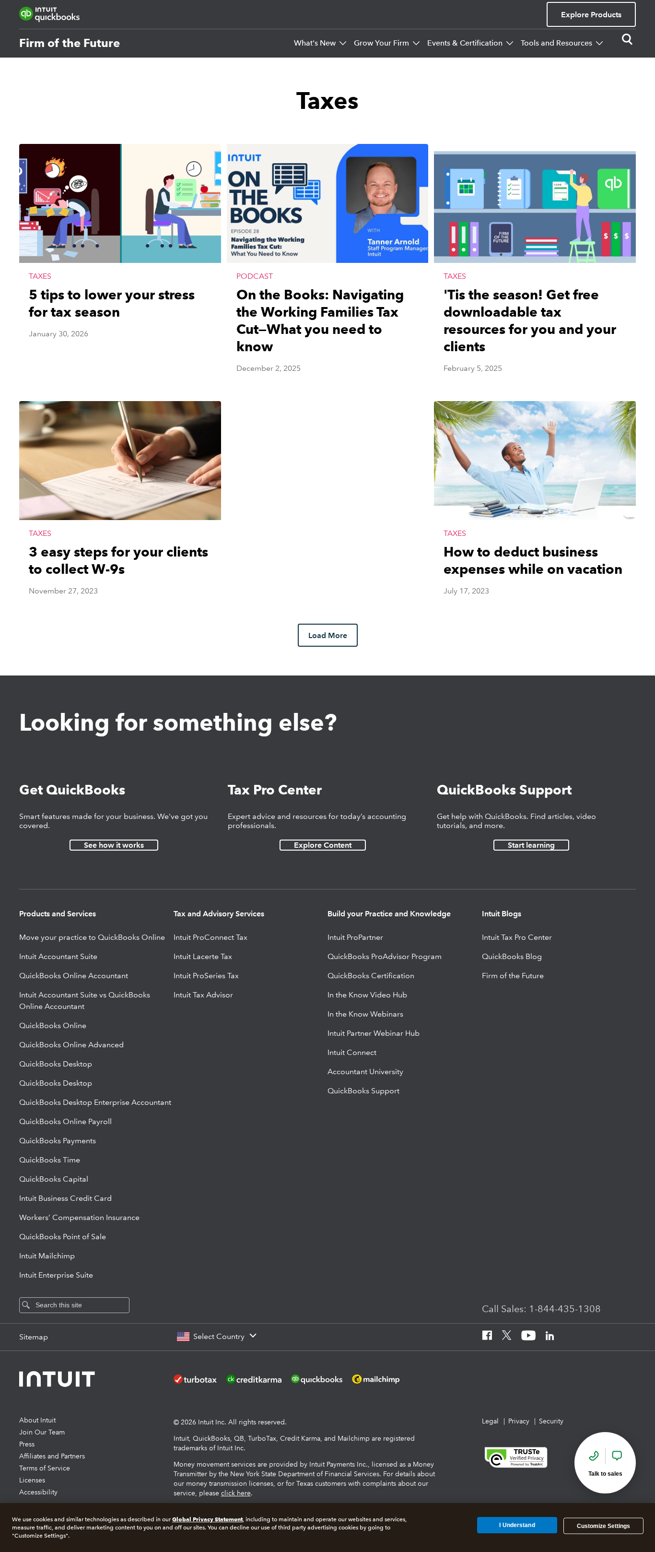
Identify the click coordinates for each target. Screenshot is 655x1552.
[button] (120, 267)
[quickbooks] (49, 14)
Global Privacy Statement (207, 1519)
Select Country (219, 1336)
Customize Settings (603, 1525)
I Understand (517, 1525)
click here (236, 1493)
